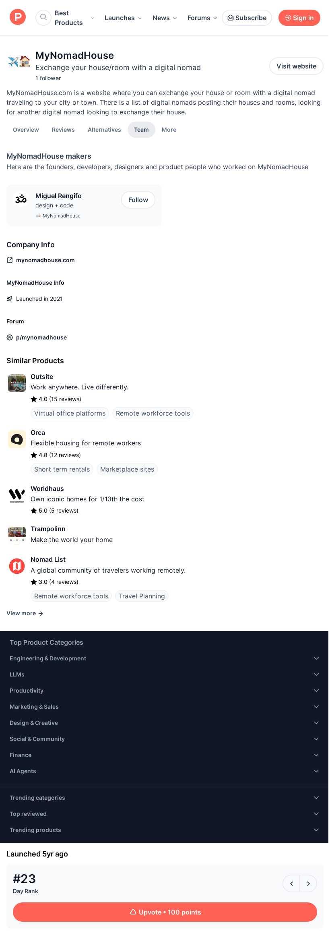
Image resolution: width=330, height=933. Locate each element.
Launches (120, 18)
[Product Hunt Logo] (18, 17)
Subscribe (250, 18)
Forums (199, 18)
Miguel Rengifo (58, 196)
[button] (169, 129)
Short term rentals (62, 469)
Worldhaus (47, 488)
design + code (54, 205)
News (161, 18)
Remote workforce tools (153, 413)
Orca (38, 432)
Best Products (69, 18)
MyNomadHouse (61, 216)
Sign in (303, 18)
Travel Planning (142, 596)
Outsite (42, 376)
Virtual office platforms (69, 413)
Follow (138, 200)
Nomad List (48, 559)
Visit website (296, 66)
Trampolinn (48, 529)
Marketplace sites (127, 469)
